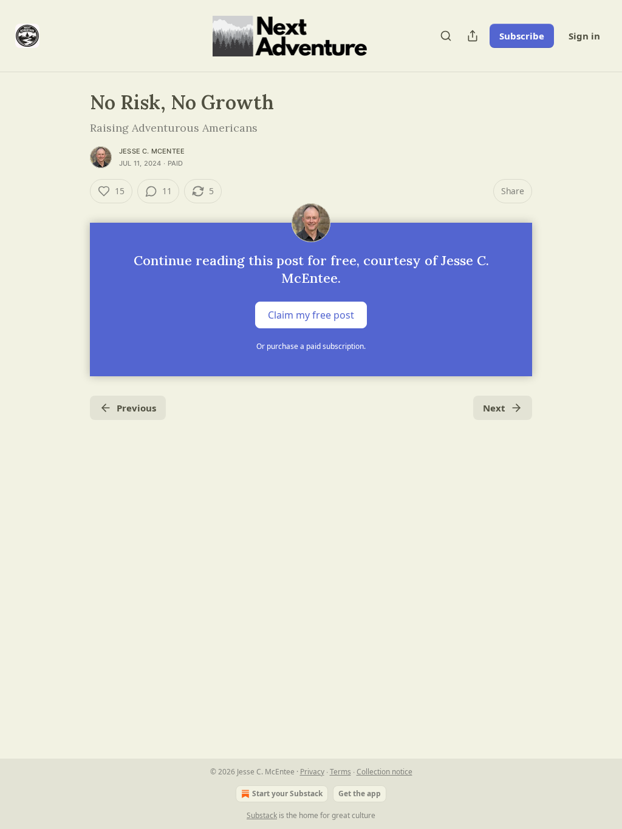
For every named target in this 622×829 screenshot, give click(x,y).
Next (494, 408)
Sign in (584, 36)
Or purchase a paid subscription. (311, 346)
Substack (262, 815)
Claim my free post (311, 315)
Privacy (312, 771)
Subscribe (521, 36)
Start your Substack (287, 793)
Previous (136, 408)
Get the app (359, 793)
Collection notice (384, 771)
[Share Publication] (472, 36)
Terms (340, 771)
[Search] (446, 36)
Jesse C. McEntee (152, 151)
